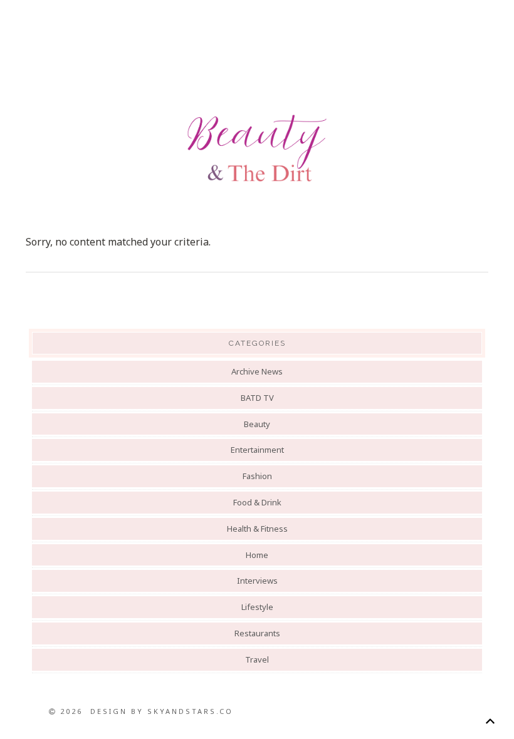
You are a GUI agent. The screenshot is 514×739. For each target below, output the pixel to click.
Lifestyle (257, 606)
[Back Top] (490, 721)
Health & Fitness (257, 528)
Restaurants (257, 633)
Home (257, 555)
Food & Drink (257, 502)
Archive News (257, 371)
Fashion (257, 476)
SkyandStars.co (190, 711)
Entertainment (257, 449)
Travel (257, 659)
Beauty (257, 424)
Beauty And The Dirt (257, 148)
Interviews (257, 580)
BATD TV (257, 397)
